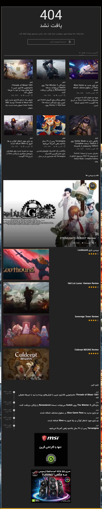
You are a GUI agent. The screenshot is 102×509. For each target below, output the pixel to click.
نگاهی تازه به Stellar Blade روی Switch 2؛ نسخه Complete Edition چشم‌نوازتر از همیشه (84, 143)
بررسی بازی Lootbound (88, 250)
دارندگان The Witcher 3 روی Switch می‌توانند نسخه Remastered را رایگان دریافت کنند (52, 89)
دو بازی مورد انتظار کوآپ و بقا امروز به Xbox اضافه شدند (20, 142)
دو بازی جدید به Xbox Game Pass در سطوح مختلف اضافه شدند (85, 88)
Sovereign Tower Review (87, 316)
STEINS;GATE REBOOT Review (78, 238)
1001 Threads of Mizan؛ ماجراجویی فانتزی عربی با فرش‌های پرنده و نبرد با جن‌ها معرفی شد (20, 89)
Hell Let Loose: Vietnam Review (83, 283)
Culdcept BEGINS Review (87, 349)
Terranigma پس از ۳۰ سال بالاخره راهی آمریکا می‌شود (53, 142)
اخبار (31, 82)
